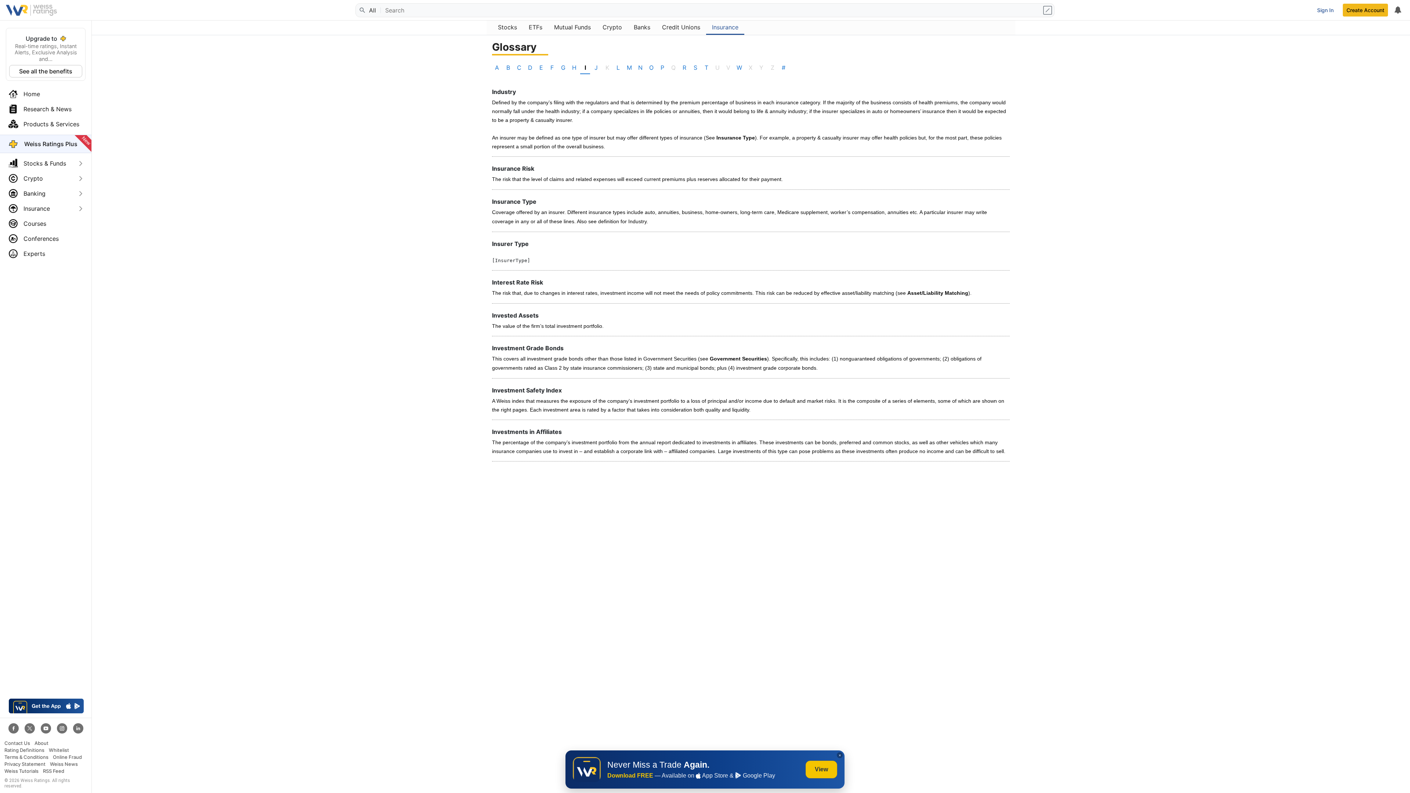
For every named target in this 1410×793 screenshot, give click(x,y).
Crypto (33, 178)
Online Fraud (67, 757)
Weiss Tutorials (21, 771)
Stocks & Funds (45, 163)
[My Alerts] (1397, 10)
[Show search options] (1048, 10)
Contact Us (17, 743)
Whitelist (59, 750)
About (41, 743)
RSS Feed (53, 771)
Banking (35, 193)
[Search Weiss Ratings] (362, 10)
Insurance (37, 208)
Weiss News (64, 764)
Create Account (1365, 10)
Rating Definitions (24, 750)
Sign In (1325, 10)
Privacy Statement (25, 764)
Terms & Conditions (26, 757)
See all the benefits (45, 71)
